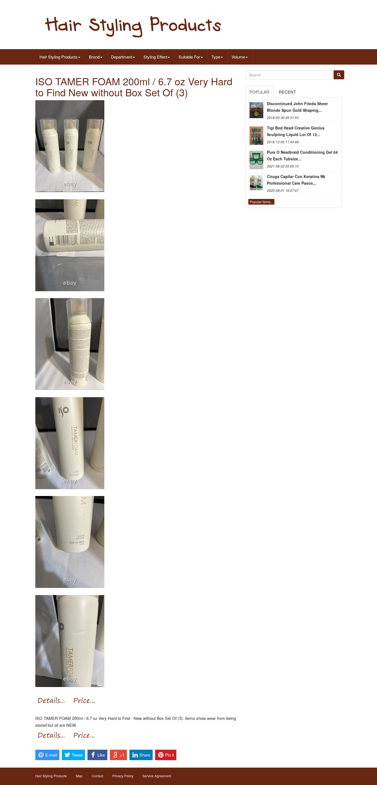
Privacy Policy (122, 775)
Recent (287, 92)
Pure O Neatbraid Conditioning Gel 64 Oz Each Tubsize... (302, 155)
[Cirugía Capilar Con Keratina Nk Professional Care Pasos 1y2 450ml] (256, 181)
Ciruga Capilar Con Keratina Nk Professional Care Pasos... (296, 180)
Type (215, 57)
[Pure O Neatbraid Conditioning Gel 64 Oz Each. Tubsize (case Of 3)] (256, 157)
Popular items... (261, 201)
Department (121, 57)
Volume (238, 57)
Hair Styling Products (58, 57)
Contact (97, 775)
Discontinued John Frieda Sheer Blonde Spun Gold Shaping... (297, 107)
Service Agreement (156, 775)
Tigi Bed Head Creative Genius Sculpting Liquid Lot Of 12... (296, 131)
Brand (94, 57)
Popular (259, 92)
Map (79, 775)
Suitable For (189, 57)
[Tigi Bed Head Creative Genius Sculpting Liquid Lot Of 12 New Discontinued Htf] (256, 133)
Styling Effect (155, 57)
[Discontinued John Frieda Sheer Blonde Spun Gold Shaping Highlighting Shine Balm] (256, 108)
